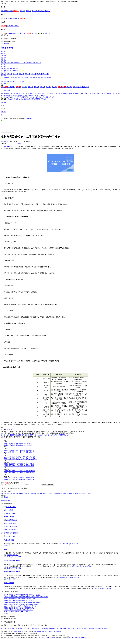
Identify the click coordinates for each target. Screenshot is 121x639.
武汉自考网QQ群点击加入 (53, 631)
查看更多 (7, 613)
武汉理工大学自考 (33, 93)
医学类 (49, 77)
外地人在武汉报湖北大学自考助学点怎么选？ (18, 611)
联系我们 (105, 628)
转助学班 (28, 33)
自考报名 (3, 55)
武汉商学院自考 (65, 93)
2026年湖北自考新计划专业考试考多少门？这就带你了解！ (22, 602)
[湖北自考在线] (6, 97)
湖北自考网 (11, 99)
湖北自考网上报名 (21, 628)
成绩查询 (3, 33)
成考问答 (9, 74)
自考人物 (9, 81)
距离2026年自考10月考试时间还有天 (12, 63)
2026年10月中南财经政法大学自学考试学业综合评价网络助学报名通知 (26, 597)
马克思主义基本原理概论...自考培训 (81, 566)
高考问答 (33, 74)
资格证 (3, 59)
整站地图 (98, 628)
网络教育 (41, 33)
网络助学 (22, 18)
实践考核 (48, 87)
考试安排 (3, 18)
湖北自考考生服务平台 (48, 628)
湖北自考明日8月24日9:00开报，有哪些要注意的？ (20, 608)
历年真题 (3, 76)
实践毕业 (15, 68)
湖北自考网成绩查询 (34, 628)
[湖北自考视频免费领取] (46, 97)
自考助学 (35, 11)
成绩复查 (33, 493)
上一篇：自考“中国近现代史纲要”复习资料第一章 (16, 435)
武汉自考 (59, 628)
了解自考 (3, 11)
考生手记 (3, 81)
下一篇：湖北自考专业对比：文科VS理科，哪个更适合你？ (50, 435)
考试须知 (10, 26)
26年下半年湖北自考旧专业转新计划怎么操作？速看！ (21, 604)
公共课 (3, 77)
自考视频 (3, 61)
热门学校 (7, 90)
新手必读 (10, 11)
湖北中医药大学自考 (110, 93)
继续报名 (10, 33)
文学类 (17, 77)
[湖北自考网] (7, 48)
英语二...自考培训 (12, 555)
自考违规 (40, 493)
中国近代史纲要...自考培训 (103, 588)
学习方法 (15, 81)
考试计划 (9, 68)
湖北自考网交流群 (38, 631)
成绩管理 (22, 33)
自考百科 (3, 74)
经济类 (7, 77)
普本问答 (15, 74)
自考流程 (3, 493)
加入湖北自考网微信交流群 (32, 63)
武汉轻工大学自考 (45, 93)
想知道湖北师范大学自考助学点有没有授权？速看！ (20, 598)
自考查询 (3, 57)
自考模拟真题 (14, 533)
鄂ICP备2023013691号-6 (48, 637)
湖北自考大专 (67, 628)
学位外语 (76, 493)
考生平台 (47, 11)
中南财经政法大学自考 (8, 93)
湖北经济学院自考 (18, 95)
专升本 (75, 87)
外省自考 (21, 81)
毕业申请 (16, 33)
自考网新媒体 (5, 43)
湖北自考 (6, 146)
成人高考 (35, 33)
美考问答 (46, 74)
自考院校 (9, 70)
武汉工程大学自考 (97, 93)
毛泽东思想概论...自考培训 (71, 544)
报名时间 (16, 11)
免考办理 (36, 87)
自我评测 (22, 11)
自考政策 (3, 68)
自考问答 (3, 72)
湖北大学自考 (29, 95)
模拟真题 (16, 18)
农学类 (35, 77)
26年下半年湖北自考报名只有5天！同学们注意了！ (20, 606)
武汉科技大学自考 (39, 95)
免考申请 (10, 18)
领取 (19, 143)
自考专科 (47, 33)
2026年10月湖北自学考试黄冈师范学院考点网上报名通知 (22, 595)
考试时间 (12, 87)
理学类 (26, 77)
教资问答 (40, 74)
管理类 (40, 77)
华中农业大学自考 (21, 93)
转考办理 (42, 87)
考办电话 (3, 53)
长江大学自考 (55, 93)
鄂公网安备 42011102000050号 (78, 637)
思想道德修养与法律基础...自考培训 (68, 577)
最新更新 (92, 628)
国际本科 (86, 87)
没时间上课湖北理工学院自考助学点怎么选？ (18, 610)
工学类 (30, 77)
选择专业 (41, 11)
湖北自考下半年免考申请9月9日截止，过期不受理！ (20, 600)
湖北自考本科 (77, 628)
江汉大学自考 (87, 93)
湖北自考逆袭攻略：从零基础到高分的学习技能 (31, 99)
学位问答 (21, 74)
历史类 (21, 77)
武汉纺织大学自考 (76, 93)
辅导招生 (28, 11)
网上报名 (3, 83)
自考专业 (3, 70)
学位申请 (69, 87)
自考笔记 (3, 79)
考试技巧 (16, 26)
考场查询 (3, 26)
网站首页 (3, 64)
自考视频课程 (5, 533)
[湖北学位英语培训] (18, 97)
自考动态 (85, 628)
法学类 (12, 77)
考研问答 (27, 74)
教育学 (44, 77)
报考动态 (3, 66)
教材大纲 (30, 87)
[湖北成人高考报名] (32, 97)
